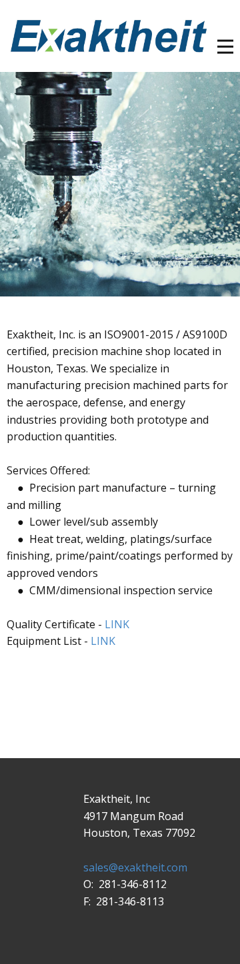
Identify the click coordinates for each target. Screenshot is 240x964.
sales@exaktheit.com (135, 867)
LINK (117, 624)
